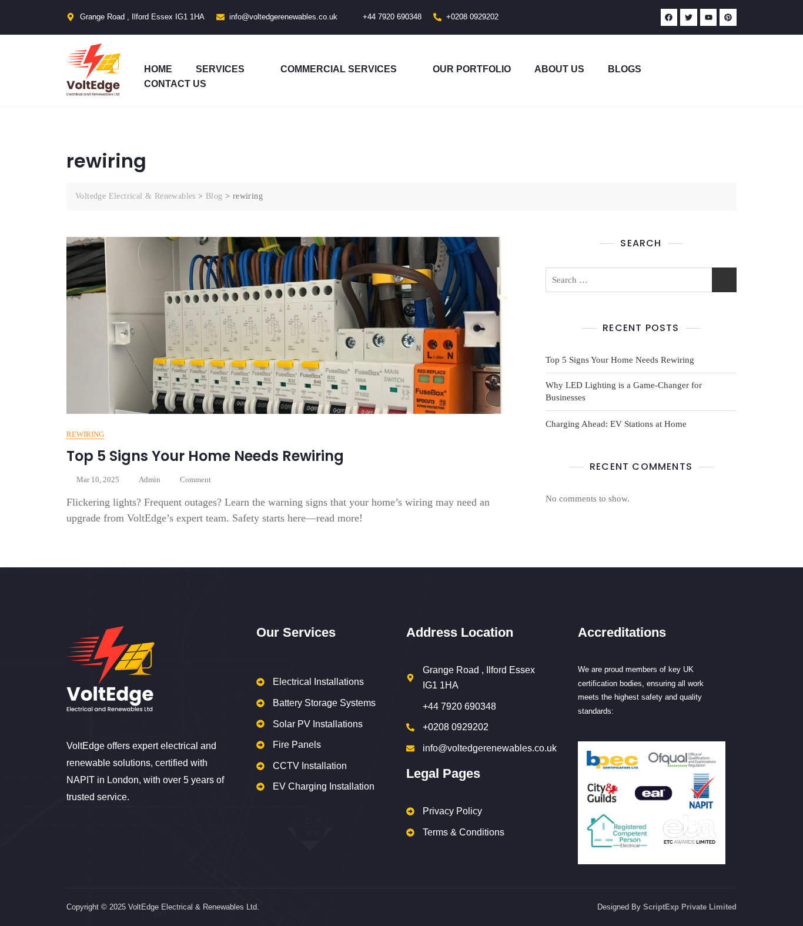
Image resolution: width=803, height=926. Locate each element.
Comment (195, 479)
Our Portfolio (472, 69)
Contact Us (175, 84)
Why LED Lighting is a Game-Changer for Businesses (624, 391)
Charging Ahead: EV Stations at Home (616, 424)
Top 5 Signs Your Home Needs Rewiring (205, 456)
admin (149, 479)
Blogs (624, 69)
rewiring (85, 434)
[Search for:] (641, 280)
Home (158, 69)
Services (220, 69)
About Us (559, 69)
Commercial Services (338, 69)
